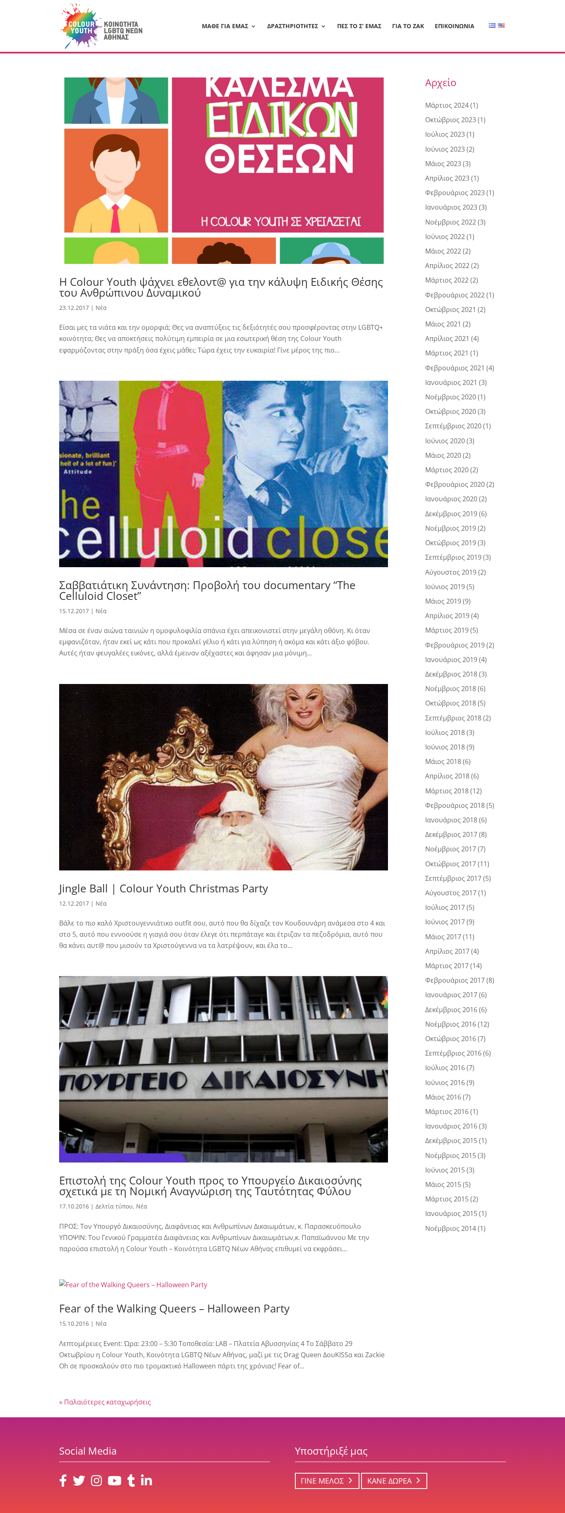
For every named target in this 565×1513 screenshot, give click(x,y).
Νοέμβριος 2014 (450, 1228)
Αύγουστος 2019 (450, 572)
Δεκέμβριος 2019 (451, 513)
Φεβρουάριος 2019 (455, 645)
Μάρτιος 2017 (447, 965)
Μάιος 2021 (443, 324)
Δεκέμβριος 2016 (451, 1009)
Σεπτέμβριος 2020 (453, 425)
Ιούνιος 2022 (445, 236)
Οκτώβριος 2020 (450, 411)
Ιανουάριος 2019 (451, 659)
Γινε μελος (322, 1481)
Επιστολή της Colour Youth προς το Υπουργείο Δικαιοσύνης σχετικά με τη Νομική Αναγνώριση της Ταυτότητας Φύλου (210, 1186)
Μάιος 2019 (443, 601)
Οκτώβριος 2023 (450, 119)
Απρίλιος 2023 (447, 178)
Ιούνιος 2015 (445, 1170)
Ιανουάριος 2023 (451, 207)
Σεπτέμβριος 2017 (453, 878)
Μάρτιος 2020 (447, 469)
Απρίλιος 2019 (447, 615)
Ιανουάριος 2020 (451, 498)
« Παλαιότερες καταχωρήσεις (105, 1402)
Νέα (101, 308)
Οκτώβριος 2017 (450, 863)
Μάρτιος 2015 (447, 1199)
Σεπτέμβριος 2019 (453, 557)
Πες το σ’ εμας (359, 26)
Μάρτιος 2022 (447, 280)
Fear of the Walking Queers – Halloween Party (174, 1308)
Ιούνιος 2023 (445, 149)
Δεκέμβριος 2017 (451, 834)
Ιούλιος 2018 (445, 732)
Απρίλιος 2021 (447, 338)
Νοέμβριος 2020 (450, 396)
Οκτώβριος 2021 (450, 309)
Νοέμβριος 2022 (450, 222)
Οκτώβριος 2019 (450, 542)
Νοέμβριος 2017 (450, 848)
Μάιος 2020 (443, 455)
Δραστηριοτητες (292, 26)
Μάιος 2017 (443, 936)
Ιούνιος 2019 (445, 586)
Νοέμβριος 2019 (450, 528)
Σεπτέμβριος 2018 (453, 718)
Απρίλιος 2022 (447, 265)
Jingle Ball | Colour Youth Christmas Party (163, 888)
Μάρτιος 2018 (447, 790)
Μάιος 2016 (443, 1097)
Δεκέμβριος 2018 (451, 674)
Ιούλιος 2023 (445, 134)
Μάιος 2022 (443, 251)
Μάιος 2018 (443, 761)
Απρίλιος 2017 (447, 951)
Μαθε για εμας (225, 26)
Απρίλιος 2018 (447, 776)
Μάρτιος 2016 (447, 1111)
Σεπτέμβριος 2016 (453, 1053)
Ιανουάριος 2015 (451, 1213)
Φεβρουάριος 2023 (455, 192)
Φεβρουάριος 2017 (455, 980)
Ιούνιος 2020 (445, 440)
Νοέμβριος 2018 (450, 688)
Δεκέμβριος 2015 (451, 1140)
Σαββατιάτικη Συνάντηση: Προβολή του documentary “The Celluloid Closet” (207, 590)
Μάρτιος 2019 (447, 630)
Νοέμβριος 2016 (450, 1024)
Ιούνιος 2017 (445, 921)
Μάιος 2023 (443, 163)
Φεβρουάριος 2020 (455, 484)
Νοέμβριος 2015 (450, 1155)
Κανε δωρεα (389, 1481)
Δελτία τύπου (114, 1206)
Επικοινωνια (454, 26)
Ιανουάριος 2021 (451, 382)
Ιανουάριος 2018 (451, 819)
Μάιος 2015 (443, 1184)
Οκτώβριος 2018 (450, 703)
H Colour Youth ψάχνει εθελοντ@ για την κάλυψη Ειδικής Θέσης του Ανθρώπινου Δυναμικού (221, 287)
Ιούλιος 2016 (445, 1067)
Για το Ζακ (408, 26)
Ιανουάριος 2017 (451, 994)
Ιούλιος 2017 (445, 907)
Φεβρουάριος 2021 (455, 367)
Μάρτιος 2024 (447, 105)
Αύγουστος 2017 (450, 892)
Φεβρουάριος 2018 (455, 805)
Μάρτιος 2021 (447, 353)
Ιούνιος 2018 (445, 747)
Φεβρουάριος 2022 (455, 295)
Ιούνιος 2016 (445, 1082)
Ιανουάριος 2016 (451, 1126)
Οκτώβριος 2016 (450, 1038)
